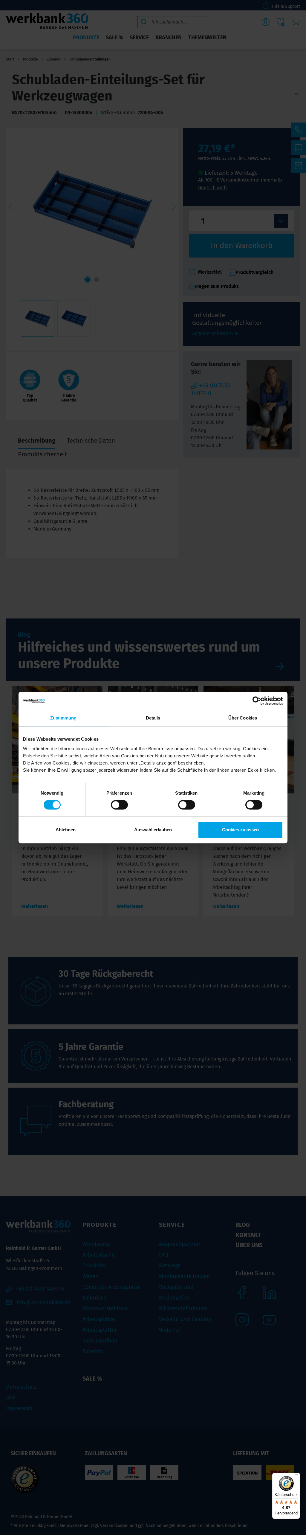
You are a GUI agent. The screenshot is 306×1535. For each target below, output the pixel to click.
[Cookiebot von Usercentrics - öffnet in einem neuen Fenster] (257, 700)
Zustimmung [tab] (63, 717)
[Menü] (296, 1476)
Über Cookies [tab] (242, 717)
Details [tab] (153, 717)
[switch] (119, 805)
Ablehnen (66, 829)
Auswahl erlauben (153, 829)
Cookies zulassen (240, 829)
